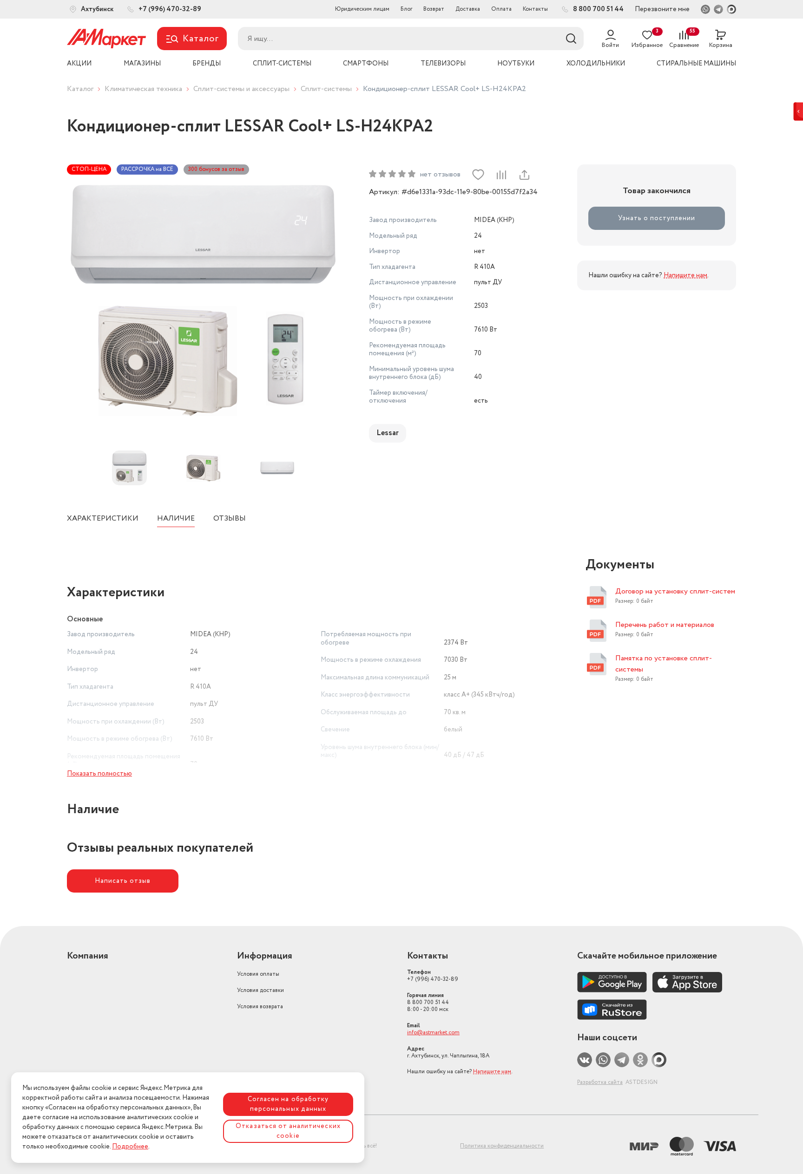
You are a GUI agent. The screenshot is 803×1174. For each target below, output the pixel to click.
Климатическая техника (143, 89)
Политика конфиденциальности (502, 1146)
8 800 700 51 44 (428, 1002)
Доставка (467, 9)
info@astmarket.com (433, 1033)
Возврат (433, 9)
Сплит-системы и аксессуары (241, 89)
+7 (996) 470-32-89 (432, 976)
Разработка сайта (600, 1082)
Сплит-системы (326, 89)
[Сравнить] (501, 174)
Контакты (535, 9)
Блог (406, 9)
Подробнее (130, 1146)
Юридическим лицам (362, 9)
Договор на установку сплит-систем (675, 591)
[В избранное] (478, 174)
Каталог (80, 89)
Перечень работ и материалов (664, 625)
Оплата (501, 9)
